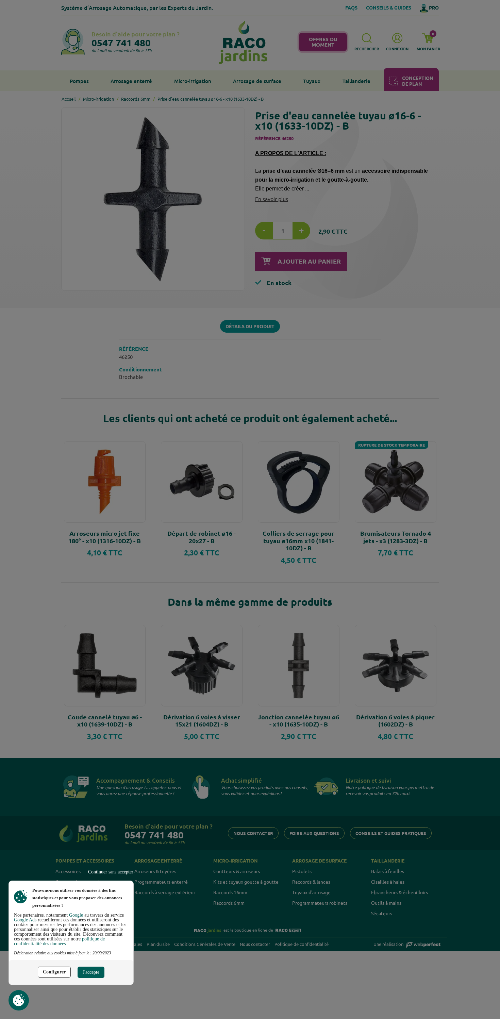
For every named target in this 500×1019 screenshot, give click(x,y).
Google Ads (25, 919)
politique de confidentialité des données (59, 941)
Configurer (54, 971)
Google (76, 915)
